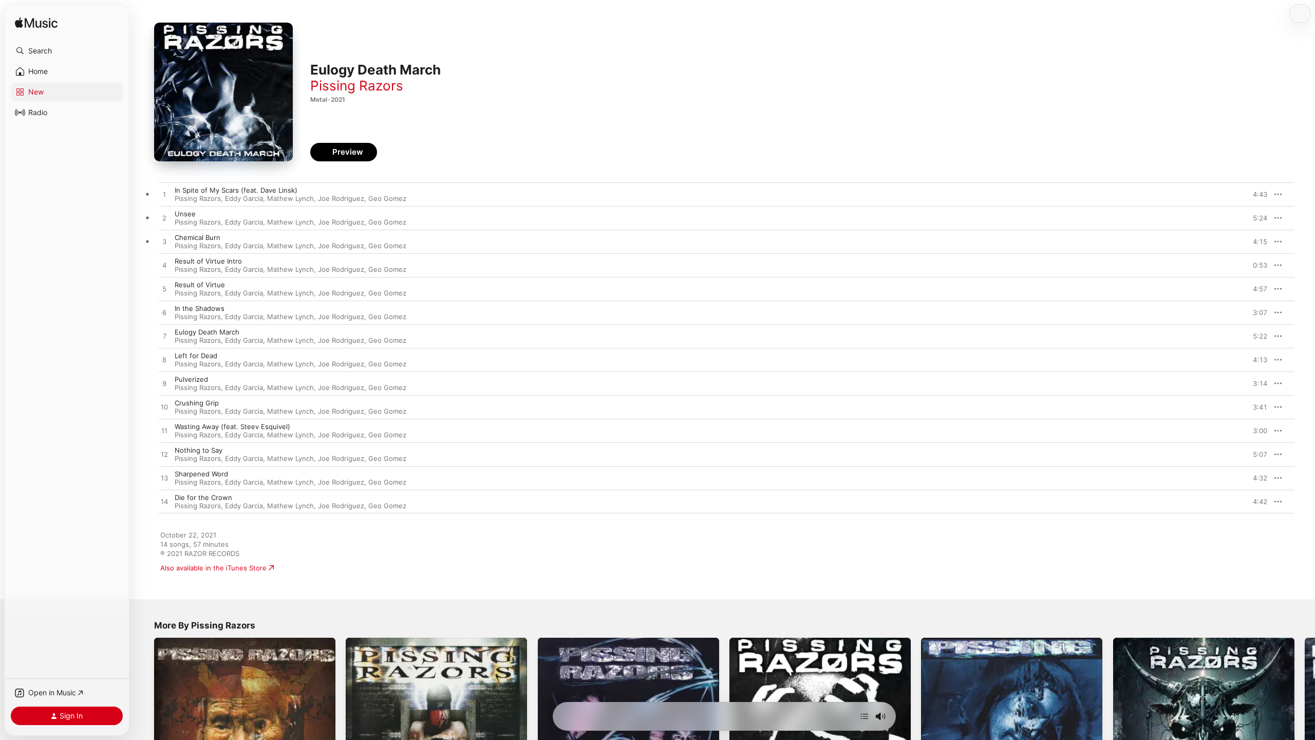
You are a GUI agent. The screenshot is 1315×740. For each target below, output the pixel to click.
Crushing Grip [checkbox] (197, 403)
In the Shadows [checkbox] (199, 308)
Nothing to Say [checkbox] (198, 450)
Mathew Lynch (290, 198)
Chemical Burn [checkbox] (197, 237)
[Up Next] (864, 716)
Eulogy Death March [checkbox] (207, 332)
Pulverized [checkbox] (191, 379)
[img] (36, 23)
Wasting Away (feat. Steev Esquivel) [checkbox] (232, 426)
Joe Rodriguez (341, 198)
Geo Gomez (387, 198)
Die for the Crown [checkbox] (203, 497)
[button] (66, 51)
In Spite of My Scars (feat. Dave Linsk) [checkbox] (236, 190)
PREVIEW (1256, 194)
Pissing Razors (356, 86)
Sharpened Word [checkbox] (201, 474)
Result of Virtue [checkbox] (200, 285)
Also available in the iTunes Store (213, 568)
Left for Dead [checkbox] (196, 355)
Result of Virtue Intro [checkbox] (208, 261)
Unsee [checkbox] (185, 214)
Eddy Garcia (244, 198)
